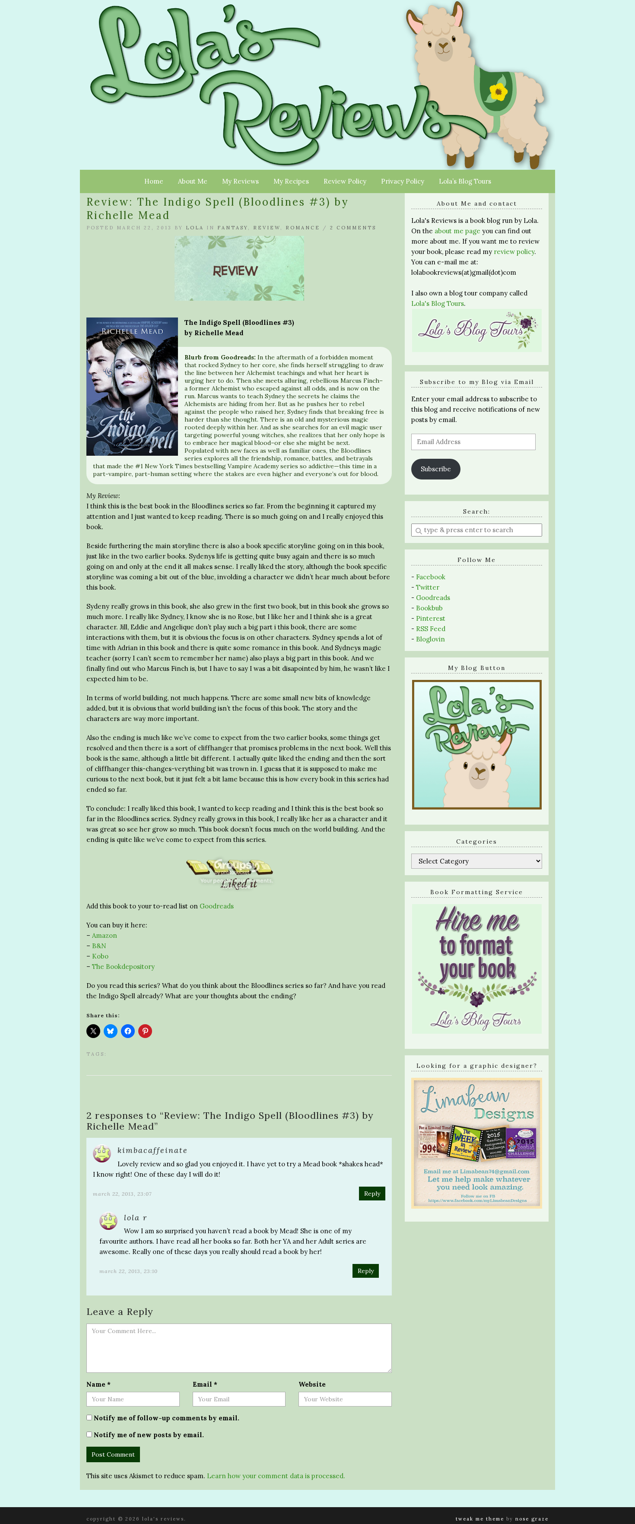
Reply (372, 1193)
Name (98, 1384)
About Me (192, 181)
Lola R (135, 1217)
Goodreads (217, 906)
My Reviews (240, 181)
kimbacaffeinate (152, 1150)
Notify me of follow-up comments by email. (166, 1418)
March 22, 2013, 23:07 (122, 1194)
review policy (514, 252)
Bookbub (429, 608)
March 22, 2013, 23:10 (128, 1271)
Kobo (100, 956)
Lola (195, 228)
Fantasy (232, 228)
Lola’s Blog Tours (465, 181)
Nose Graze (532, 1519)
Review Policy (345, 181)
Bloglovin (430, 639)
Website (312, 1384)
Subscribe (436, 469)
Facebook (430, 577)
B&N (99, 946)
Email (205, 1384)
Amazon (104, 935)
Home (153, 181)
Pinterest (430, 618)
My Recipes (291, 181)
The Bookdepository (124, 966)
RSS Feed (430, 629)
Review (266, 228)
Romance (303, 228)
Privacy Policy (402, 181)
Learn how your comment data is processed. (276, 1476)
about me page (457, 231)
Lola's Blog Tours (437, 303)
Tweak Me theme (480, 1519)
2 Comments (353, 228)
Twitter (427, 587)
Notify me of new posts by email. (149, 1435)
